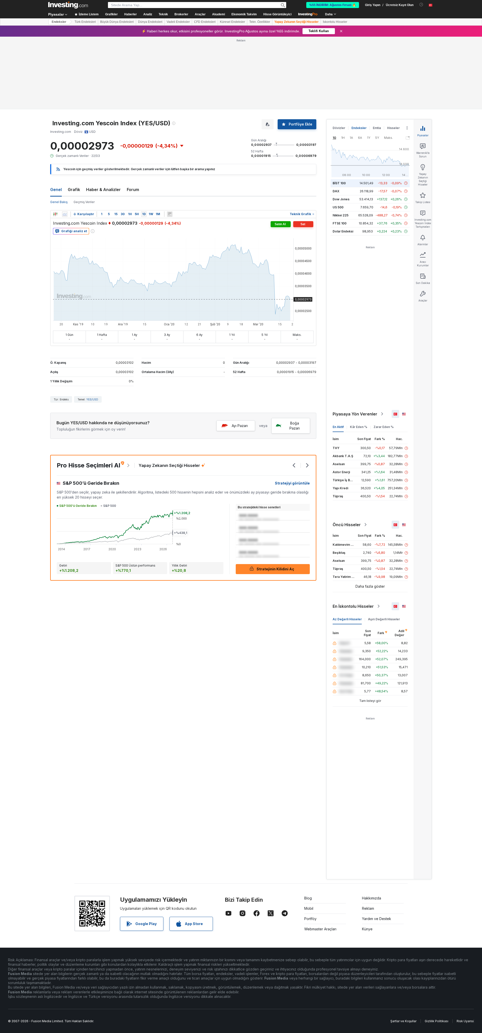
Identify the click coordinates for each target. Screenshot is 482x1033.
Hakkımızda (371, 898)
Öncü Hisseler (347, 524)
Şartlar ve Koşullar (403, 1021)
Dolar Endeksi (343, 231)
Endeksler (59, 22)
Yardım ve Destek (376, 919)
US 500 (338, 207)
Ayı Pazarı (240, 425)
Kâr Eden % (358, 427)
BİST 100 (339, 183)
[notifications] (421, 4)
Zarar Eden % (384, 427)
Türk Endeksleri (85, 22)
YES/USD (92, 399)
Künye (367, 929)
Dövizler (339, 128)
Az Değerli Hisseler (347, 619)
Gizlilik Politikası (436, 1021)
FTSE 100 (339, 223)
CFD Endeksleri (205, 22)
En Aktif (338, 427)
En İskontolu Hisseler (353, 606)
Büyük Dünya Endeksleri (117, 22)
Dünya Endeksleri (150, 22)
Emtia (377, 128)
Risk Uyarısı (465, 1021)
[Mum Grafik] (55, 214)
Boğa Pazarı (294, 425)
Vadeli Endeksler (178, 22)
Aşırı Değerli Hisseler (384, 619)
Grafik (74, 189)
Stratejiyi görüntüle (292, 483)
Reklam (368, 908)
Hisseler (393, 128)
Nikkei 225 (340, 215)
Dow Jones (341, 199)
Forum (133, 189)
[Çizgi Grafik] (65, 214)
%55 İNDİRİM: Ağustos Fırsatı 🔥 (332, 5)
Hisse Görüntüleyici (277, 14)
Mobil (308, 908)
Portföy (310, 919)
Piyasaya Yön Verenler (355, 413)
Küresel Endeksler (232, 22)
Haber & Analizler (103, 189)
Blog (308, 898)
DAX (336, 191)
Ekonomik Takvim (244, 14)
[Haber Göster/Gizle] (169, 214)
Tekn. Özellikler (259, 22)
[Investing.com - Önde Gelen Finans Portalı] (68, 5)
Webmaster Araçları (320, 929)
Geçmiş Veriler (84, 202)
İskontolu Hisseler (335, 22)
